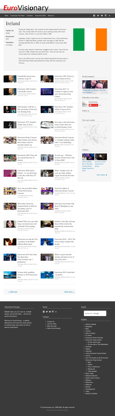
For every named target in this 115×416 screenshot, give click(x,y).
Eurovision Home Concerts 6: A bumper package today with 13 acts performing (64, 139)
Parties (90, 364)
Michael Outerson (60, 100)
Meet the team (52, 326)
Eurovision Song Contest (94, 340)
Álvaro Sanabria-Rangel (62, 83)
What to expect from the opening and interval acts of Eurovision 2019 (64, 256)
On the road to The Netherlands (98, 344)
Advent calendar (91, 324)
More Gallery (101, 175)
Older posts (13, 292)
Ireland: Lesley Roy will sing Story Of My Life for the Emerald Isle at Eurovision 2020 (65, 225)
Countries (30, 15)
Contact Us (50, 321)
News (6, 15)
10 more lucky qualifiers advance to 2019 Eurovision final (27, 274)
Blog (87, 329)
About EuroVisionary (54, 328)
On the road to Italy (94, 342)
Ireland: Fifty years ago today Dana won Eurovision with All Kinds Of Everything (28, 223)
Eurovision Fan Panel (17, 15)
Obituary (88, 380)
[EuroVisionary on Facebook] (94, 15)
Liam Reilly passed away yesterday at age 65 (26, 77)
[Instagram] (106, 15)
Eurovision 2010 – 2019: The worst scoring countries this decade (65, 241)
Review (88, 387)
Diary (89, 362)
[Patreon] (109, 15)
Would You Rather (91, 393)
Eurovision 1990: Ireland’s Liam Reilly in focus (27, 90)
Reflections (89, 382)
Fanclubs (89, 346)
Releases (89, 384)
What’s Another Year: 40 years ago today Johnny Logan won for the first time (64, 173)
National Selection (91, 376)
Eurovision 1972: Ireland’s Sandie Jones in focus (27, 123)
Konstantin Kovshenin (63, 410)
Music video (89, 373)
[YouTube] (102, 15)
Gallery (88, 349)
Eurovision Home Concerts (94, 338)
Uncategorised (90, 389)
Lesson (88, 355)
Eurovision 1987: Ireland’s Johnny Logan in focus (64, 108)
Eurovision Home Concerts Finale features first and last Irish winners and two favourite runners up (27, 141)
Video (87, 391)
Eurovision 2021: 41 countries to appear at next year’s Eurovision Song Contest (64, 92)
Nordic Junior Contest (93, 378)
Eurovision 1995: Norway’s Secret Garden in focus (64, 77)
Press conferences (94, 367)
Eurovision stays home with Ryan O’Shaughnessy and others (64, 206)
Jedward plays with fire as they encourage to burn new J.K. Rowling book (27, 109)
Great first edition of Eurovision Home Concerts (64, 189)
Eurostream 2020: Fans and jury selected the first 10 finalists (27, 157)
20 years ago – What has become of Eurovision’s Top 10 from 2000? (64, 157)
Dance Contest (90, 333)
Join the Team (51, 324)
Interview (88, 351)
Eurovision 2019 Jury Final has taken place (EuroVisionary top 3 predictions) (27, 258)
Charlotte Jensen (23, 95)
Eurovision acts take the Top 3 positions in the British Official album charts (28, 241)
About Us (51, 15)
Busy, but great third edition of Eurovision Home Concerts (27, 190)
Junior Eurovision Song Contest (96, 353)
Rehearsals (91, 369)
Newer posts (69, 292)
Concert (88, 331)
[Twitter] (98, 15)
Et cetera (89, 335)
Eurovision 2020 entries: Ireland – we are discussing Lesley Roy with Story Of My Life (27, 174)
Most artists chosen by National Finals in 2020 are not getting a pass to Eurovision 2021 (27, 207)
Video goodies (92, 371)
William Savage (59, 212)
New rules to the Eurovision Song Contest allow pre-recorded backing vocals (64, 124)
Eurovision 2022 (40, 15)
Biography (89, 326)
